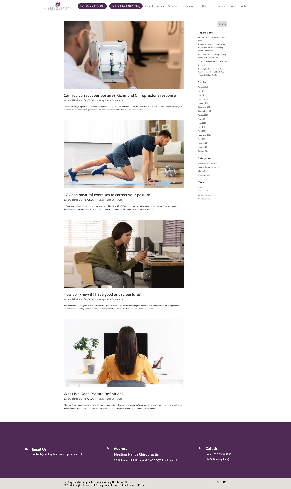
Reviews (222, 6)
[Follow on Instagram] (224, 482)
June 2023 (202, 123)
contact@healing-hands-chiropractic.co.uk (57, 454)
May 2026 (201, 91)
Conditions (189, 6)
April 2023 (202, 131)
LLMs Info (141, 485)
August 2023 (203, 115)
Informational (203, 171)
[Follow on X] (218, 482)
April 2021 (202, 139)
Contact (244, 6)
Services (172, 6)
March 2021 (202, 143)
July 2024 (201, 95)
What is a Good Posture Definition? (94, 394)
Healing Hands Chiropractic (110, 100)
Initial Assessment (155, 6)
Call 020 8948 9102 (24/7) (126, 6)
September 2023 (204, 111)
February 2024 (203, 99)
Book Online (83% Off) (92, 6)
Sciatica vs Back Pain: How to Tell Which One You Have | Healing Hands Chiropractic (211, 47)
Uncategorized (204, 175)
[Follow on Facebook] (212, 482)
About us (206, 6)
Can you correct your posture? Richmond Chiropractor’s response (120, 95)
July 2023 (201, 119)
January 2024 (203, 103)
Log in (200, 187)
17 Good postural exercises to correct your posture (107, 195)
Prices (233, 6)
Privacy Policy (103, 485)
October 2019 (203, 151)
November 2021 (204, 135)
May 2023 (201, 127)
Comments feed (204, 195)
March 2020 (202, 147)
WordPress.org (204, 199)
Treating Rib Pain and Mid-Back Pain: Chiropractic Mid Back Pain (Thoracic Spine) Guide (211, 72)
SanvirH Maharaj (74, 100)
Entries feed (203, 191)
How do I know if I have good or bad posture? (102, 294)
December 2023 (204, 107)
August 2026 (203, 87)
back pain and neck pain (208, 163)
